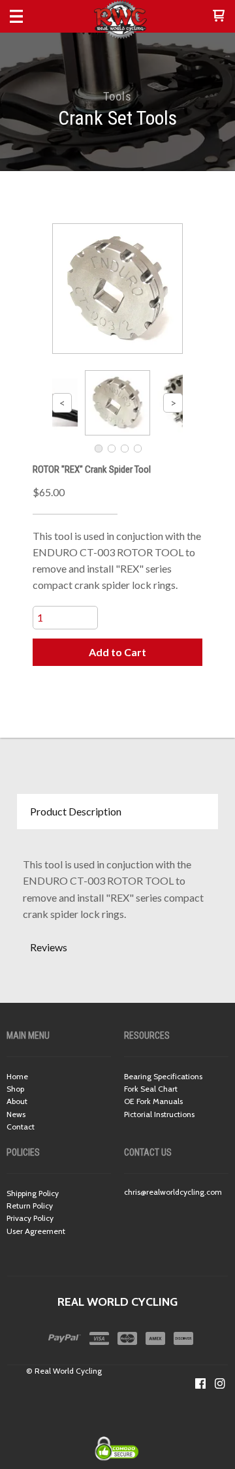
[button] (219, 16)
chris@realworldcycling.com (173, 1192)
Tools (117, 96)
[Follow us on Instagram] (220, 1383)
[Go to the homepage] (117, 19)
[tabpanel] (117, 879)
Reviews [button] (48, 947)
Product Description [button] (75, 811)
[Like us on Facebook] (200, 1383)
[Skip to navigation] (29, 16)
